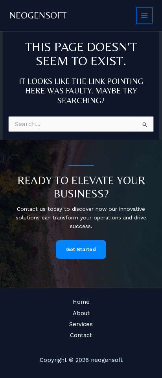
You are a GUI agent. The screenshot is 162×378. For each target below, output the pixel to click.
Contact (81, 335)
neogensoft (38, 15)
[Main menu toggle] (144, 15)
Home (81, 301)
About (81, 313)
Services (81, 324)
